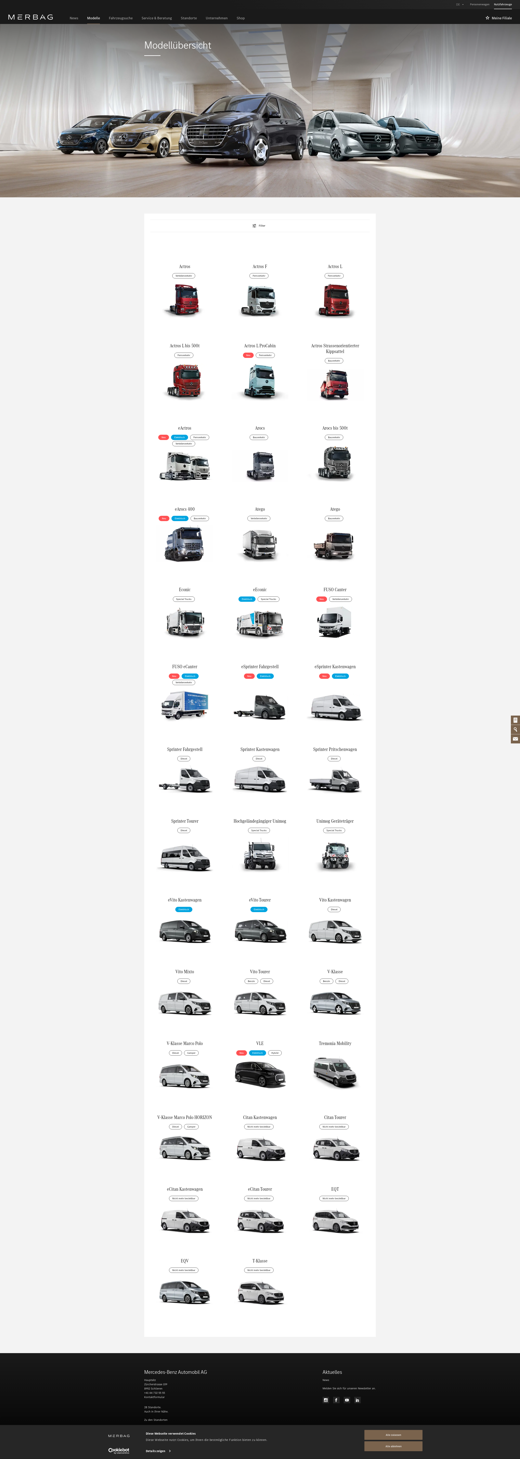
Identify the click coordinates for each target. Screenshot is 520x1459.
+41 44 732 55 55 (154, 1393)
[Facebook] (336, 1400)
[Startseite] (36, 17)
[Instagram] (326, 1400)
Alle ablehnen (394, 1446)
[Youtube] (347, 1400)
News (326, 1380)
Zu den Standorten (156, 1420)
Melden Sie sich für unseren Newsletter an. (349, 1388)
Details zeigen (155, 1451)
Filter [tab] (262, 226)
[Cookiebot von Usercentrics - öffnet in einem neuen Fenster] (119, 1451)
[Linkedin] (357, 1400)
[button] (260, 226)
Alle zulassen (393, 1435)
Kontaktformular (154, 1397)
